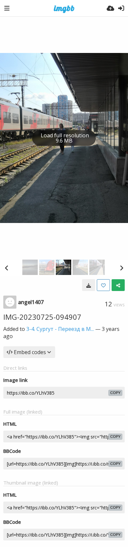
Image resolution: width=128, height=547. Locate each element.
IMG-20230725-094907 (42, 317)
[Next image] (121, 267)
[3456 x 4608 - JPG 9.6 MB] (88, 285)
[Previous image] (6, 267)
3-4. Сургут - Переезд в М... (60, 329)
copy (115, 393)
